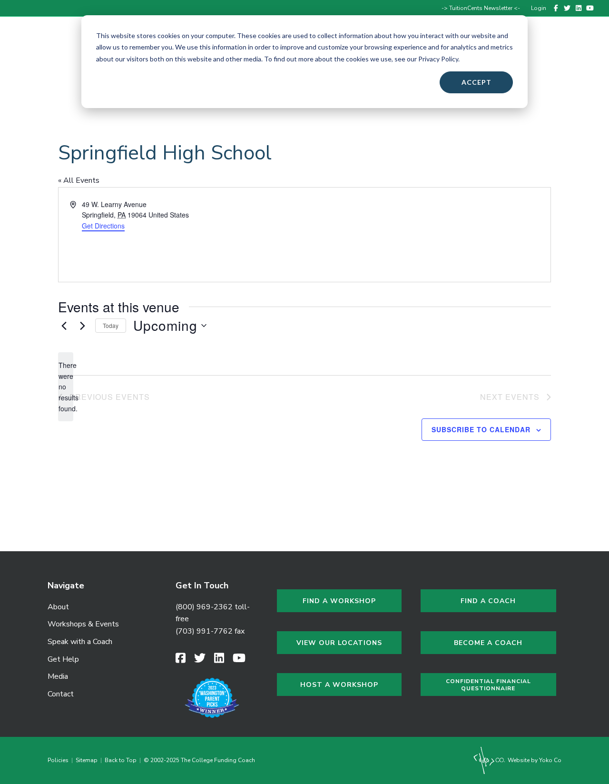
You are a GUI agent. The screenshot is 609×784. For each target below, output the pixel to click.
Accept (476, 82)
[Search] (591, 49)
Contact (564, 49)
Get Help (63, 659)
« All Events (78, 180)
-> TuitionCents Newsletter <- (481, 8)
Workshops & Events (83, 624)
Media (58, 676)
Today (110, 325)
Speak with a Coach (80, 641)
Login (538, 8)
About (58, 607)
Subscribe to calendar (481, 429)
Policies (59, 760)
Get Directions (103, 225)
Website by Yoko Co (533, 760)
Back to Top (121, 760)
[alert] (65, 386)
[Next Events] (82, 325)
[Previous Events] (63, 325)
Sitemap (87, 760)
